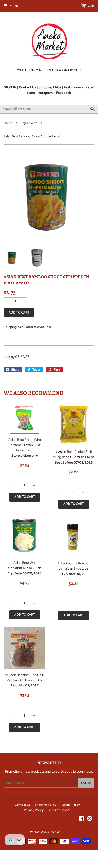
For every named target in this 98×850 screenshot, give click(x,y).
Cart (90, 6)
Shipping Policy (45, 804)
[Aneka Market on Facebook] (81, 819)
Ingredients (29, 123)
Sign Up (86, 782)
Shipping (10, 327)
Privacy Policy (34, 810)
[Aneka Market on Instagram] (89, 819)
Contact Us (22, 804)
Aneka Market (50, 832)
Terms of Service (59, 810)
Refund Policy (70, 804)
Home (8, 123)
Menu (14, 6)
